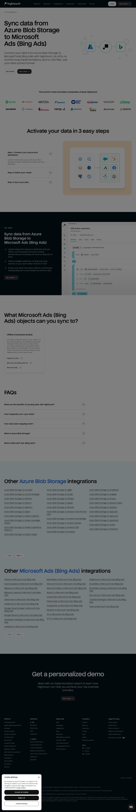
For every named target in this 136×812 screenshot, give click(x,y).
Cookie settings (22, 803)
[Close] (39, 777)
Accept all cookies (21, 792)
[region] (22, 792)
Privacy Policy (21, 788)
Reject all (21, 798)
